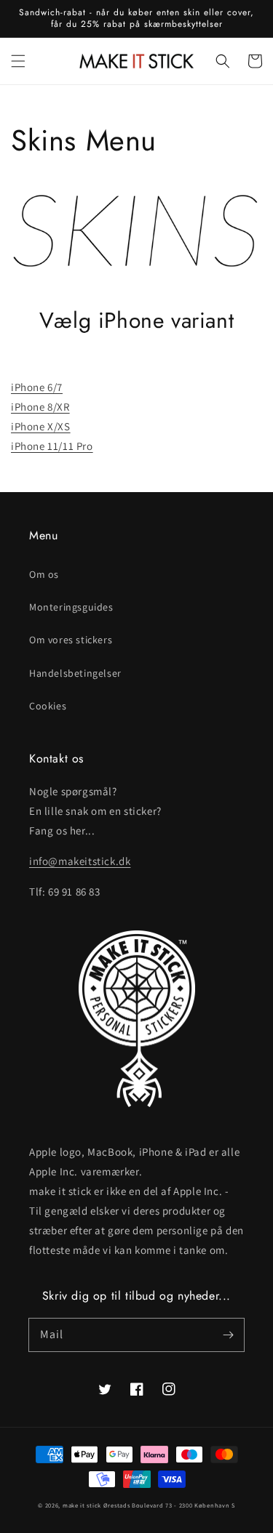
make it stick (82, 1505)
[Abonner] (228, 1335)
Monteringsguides (71, 606)
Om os (44, 574)
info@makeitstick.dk (79, 861)
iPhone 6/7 (37, 387)
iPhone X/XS (41, 426)
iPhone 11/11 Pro (52, 446)
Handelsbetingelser (75, 673)
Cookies (47, 705)
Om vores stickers (70, 639)
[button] (18, 61)
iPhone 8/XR (40, 407)
